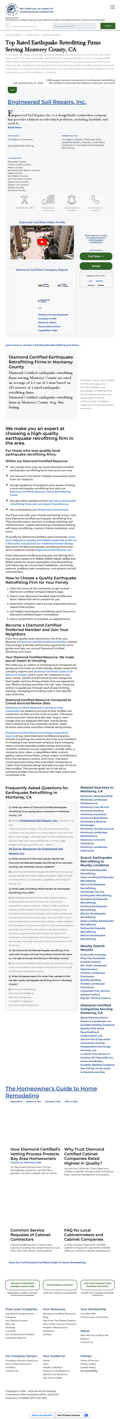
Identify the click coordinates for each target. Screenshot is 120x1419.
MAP (90, 281)
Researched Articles (49, 326)
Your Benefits (88, 1313)
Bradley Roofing (90, 980)
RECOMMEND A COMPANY (60, 1285)
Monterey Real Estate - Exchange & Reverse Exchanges (94, 821)
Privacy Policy (88, 1364)
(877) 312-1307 (38, 1398)
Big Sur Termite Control (95, 998)
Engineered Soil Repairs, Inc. (53, 549)
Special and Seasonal (55, 1374)
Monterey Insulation (93, 814)
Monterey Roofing (91, 810)
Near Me (10, 1324)
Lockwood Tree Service (95, 990)
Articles (47, 1334)
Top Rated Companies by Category (19, 1315)
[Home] (10, 11)
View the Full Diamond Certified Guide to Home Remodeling (47, 1262)
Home (46, 1360)
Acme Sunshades (91, 1061)
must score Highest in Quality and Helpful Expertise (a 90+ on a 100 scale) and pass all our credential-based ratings (41, 540)
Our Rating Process (16, 1320)
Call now (94, 256)
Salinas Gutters (90, 994)
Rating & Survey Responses (53, 314)
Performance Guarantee (52, 509)
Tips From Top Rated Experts (59, 1320)
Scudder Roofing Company (97, 1024)
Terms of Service (89, 1360)
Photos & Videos (47, 322)
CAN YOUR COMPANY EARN (97, 1285)
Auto (45, 1364)
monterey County (32, 35)
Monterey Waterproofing (96, 796)
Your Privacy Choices (68, 1415)
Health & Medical (52, 1367)
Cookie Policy (88, 1367)
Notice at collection (42, 1415)
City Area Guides (52, 1377)
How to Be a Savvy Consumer (60, 1324)
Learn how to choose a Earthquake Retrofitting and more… (42, 345)
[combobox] (29, 26)
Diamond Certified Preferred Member (43, 641)
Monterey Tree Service (94, 807)
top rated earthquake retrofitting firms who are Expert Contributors (43, 502)
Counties (10, 1331)
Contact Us (86, 1342)
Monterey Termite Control (97, 828)
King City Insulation (93, 958)
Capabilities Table (48, 330)
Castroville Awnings (93, 954)
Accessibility (89, 1370)
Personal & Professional (56, 1370)
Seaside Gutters (90, 961)
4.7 (40, 308)
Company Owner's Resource (21, 1360)
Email (96, 266)
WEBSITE (99, 281)
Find (108, 25)
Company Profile (47, 318)
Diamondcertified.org (13, 35)
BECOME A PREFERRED (22, 1285)
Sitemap (10, 1327)
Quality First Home (92, 1028)
